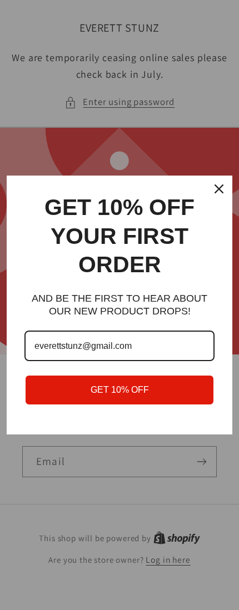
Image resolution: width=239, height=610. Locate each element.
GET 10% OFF (120, 389)
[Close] (219, 189)
